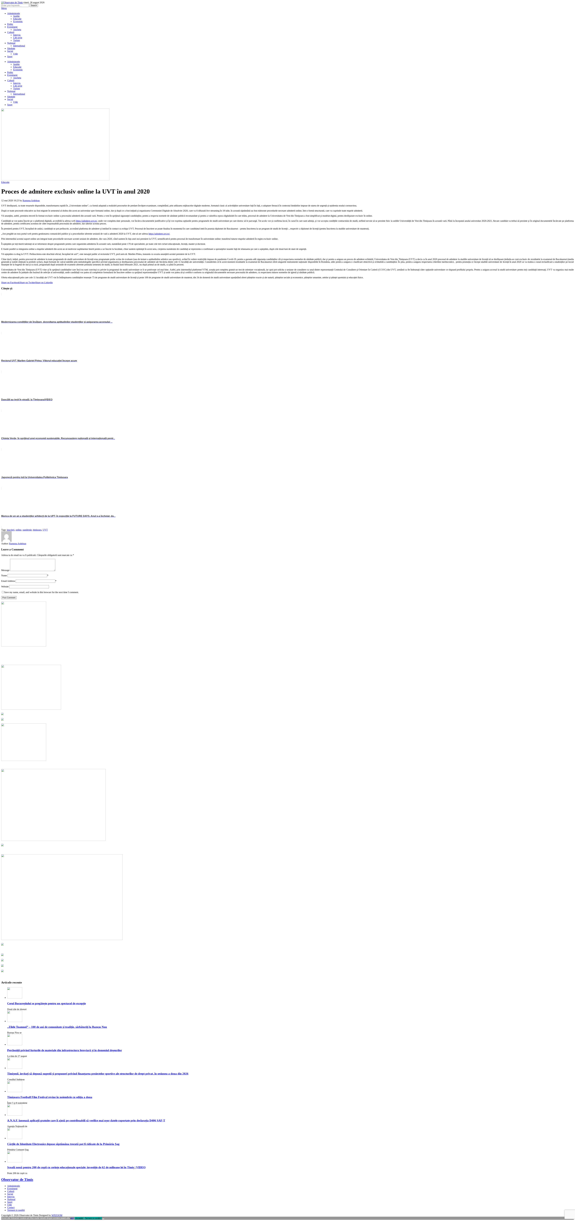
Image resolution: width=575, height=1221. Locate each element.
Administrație (13, 13)
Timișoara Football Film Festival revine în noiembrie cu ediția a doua (49, 1097)
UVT (45, 530)
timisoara (37, 530)
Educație (17, 19)
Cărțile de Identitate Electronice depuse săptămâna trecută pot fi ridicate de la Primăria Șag (63, 1144)
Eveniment (12, 27)
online (18, 530)
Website (5, 586)
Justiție (16, 16)
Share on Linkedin (44, 282)
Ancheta (17, 29)
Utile (15, 54)
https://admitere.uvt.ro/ (86, 221)
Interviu (17, 35)
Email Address (8, 581)
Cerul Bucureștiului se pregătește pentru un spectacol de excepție (46, 1003)
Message (5, 570)
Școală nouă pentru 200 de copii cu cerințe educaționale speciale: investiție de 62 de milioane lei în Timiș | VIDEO (76, 1167)
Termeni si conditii (93, 1218)
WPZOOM (57, 1215)
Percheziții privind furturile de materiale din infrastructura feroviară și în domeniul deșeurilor (64, 1050)
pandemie (27, 530)
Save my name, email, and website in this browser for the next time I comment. (41, 592)
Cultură (10, 32)
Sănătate (11, 48)
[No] (103, 1218)
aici (72, 1218)
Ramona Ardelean (31, 200)
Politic (10, 24)
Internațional (19, 45)
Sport (9, 56)
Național (11, 43)
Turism (16, 40)
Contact (11, 1207)
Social (10, 51)
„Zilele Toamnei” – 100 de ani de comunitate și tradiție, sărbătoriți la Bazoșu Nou (57, 1027)
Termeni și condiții (16, 1210)
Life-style (17, 37)
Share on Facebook (10, 282)
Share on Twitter (27, 282)
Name (4, 575)
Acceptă (79, 1218)
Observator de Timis (17, 1179)
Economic (18, 21)
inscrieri (10, 530)
